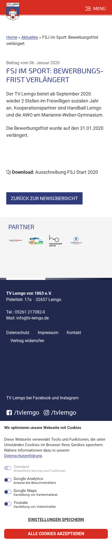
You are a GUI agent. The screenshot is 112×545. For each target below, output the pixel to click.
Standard (40, 469)
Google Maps (36, 493)
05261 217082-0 (30, 312)
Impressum (48, 332)
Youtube (35, 505)
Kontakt (74, 332)
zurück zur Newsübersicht (44, 198)
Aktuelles (29, 37)
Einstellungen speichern (56, 519)
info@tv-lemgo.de (32, 318)
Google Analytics (35, 481)
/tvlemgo (26, 412)
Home (11, 37)
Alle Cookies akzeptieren (56, 533)
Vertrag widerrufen (27, 340)
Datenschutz (17, 332)
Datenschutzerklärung (23, 455)
